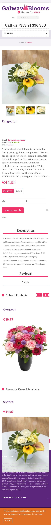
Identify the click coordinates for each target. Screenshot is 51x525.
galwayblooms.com (16, 140)
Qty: (3, 201)
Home (21, 42)
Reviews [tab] (25, 273)
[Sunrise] (10, 111)
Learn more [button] (37, 514)
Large (19, 191)
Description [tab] (25, 231)
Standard (7, 191)
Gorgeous (9, 309)
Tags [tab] (25, 282)
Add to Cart (11, 210)
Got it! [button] (8, 521)
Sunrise (8, 402)
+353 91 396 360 (32, 25)
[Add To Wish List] (47, 210)
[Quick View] (45, 368)
